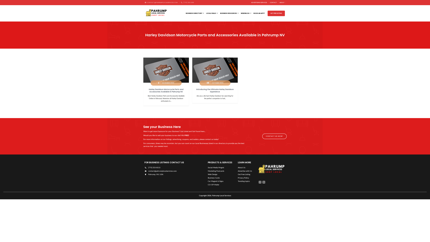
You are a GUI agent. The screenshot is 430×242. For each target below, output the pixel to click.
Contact (273, 2)
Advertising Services (259, 2)
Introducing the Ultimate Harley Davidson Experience (215, 90)
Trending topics (244, 181)
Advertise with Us (245, 171)
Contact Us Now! (274, 136)
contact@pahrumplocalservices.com (162, 171)
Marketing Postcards (216, 171)
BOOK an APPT (259, 13)
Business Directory (194, 13)
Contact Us (194, 135)
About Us (241, 168)
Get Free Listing (276, 13)
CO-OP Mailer (213, 185)
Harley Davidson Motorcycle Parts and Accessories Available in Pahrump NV (166, 90)
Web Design (212, 174)
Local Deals (211, 13)
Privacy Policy (243, 178)
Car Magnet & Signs (215, 181)
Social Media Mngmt (216, 168)
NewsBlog (245, 13)
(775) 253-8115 (154, 168)
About (282, 2)
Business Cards (214, 178)
